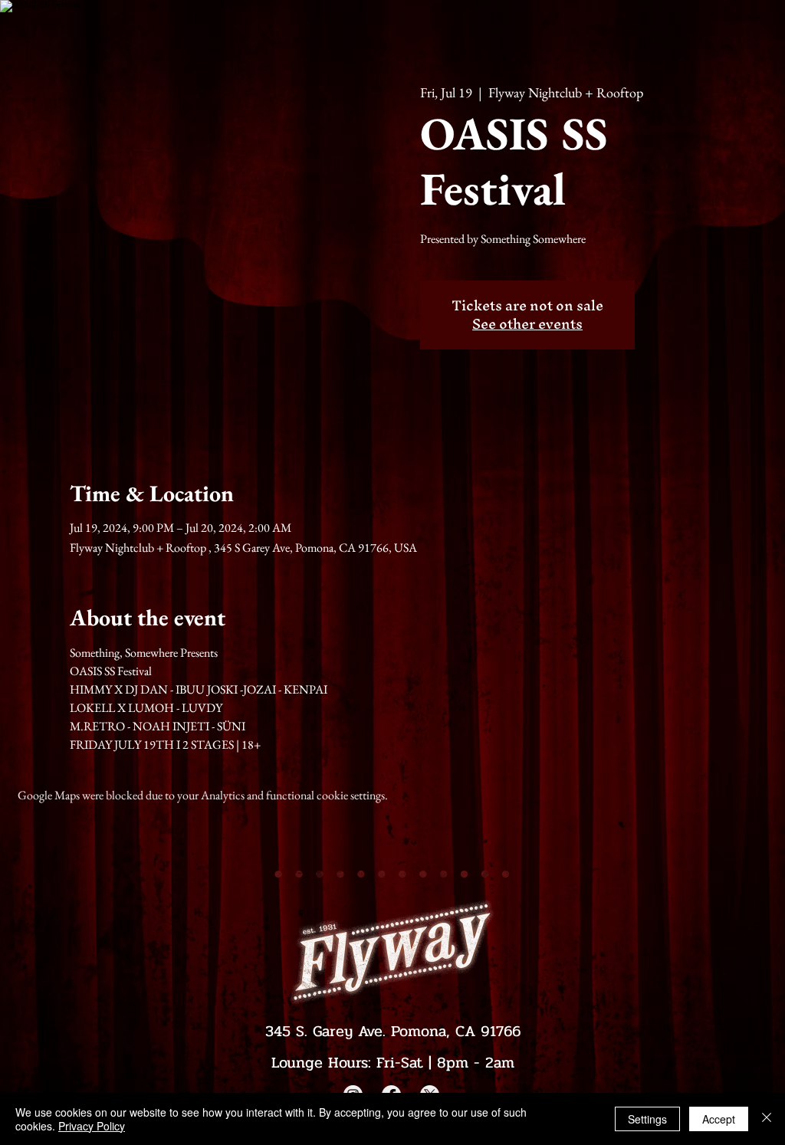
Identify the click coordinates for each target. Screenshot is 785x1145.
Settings (647, 1119)
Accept (718, 1119)
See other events (527, 324)
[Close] (766, 1119)
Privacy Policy (91, 1126)
